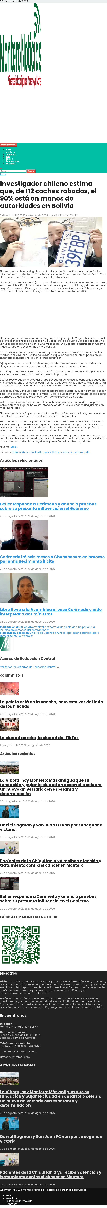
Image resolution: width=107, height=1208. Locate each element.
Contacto (12, 1204)
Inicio (8, 149)
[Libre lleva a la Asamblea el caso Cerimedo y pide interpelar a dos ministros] (24, 602)
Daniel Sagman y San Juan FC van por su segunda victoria (51, 827)
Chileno (16, 452)
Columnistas (12, 161)
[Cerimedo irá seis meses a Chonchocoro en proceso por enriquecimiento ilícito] (24, 549)
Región (9, 158)
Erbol (14, 446)
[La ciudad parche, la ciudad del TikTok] (9, 730)
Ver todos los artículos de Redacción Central (29, 667)
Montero (10, 152)
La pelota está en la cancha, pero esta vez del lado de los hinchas (51, 704)
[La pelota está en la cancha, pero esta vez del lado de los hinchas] (9, 694)
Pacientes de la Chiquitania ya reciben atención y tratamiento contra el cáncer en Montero (50, 863)
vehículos (33, 452)
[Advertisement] (53, 123)
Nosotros (10, 163)
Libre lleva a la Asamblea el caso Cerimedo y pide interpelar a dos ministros (51, 612)
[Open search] (1, 168)
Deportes (11, 154)
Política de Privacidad (19, 1201)
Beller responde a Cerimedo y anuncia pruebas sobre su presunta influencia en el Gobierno (48, 506)
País (8, 156)
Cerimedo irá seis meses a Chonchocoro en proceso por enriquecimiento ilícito (52, 559)
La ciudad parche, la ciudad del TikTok (39, 737)
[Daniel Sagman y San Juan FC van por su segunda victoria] (9, 817)
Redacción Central (67, 215)
